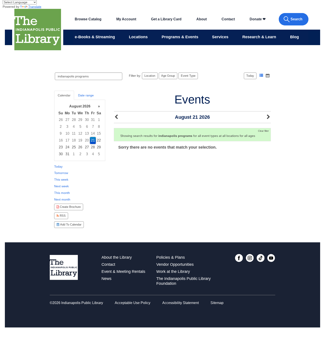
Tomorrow (61, 173)
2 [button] (61, 126)
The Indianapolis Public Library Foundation (183, 280)
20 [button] (87, 140)
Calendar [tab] (64, 95)
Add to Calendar (70, 224)
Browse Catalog (88, 19)
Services (220, 37)
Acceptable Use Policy (132, 303)
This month (62, 193)
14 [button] (93, 133)
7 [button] (93, 126)
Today (250, 75)
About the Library (116, 257)
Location (149, 75)
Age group (168, 75)
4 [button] (74, 126)
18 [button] (74, 140)
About (201, 19)
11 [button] (74, 133)
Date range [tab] (86, 95)
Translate (34, 6)
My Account (126, 19)
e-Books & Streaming (95, 37)
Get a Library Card (166, 19)
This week (61, 179)
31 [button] (93, 120)
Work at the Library (173, 271)
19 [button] (80, 140)
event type (188, 75)
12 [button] (80, 133)
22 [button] (99, 140)
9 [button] (61, 133)
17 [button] (67, 140)
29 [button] (80, 120)
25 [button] (74, 147)
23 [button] (61, 147)
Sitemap (217, 303)
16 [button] (61, 140)
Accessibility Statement (180, 303)
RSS (62, 215)
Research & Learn (259, 37)
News (106, 278)
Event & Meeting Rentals (123, 271)
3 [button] (67, 126)
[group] (80, 130)
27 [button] (67, 120)
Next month (62, 199)
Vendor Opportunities (175, 264)
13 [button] (87, 133)
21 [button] (93, 140)
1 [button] (99, 120)
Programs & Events (180, 37)
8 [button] (99, 126)
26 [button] (61, 120)
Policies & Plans (170, 257)
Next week (61, 186)
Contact (228, 19)
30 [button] (87, 120)
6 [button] (87, 126)
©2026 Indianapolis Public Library (76, 303)
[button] (261, 75)
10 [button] (67, 133)
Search (296, 19)
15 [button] (99, 133)
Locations (138, 37)
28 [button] (74, 120)
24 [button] (67, 147)
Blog (294, 37)
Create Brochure (70, 207)
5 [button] (80, 126)
